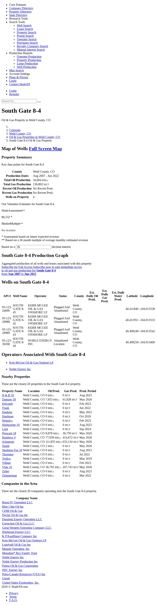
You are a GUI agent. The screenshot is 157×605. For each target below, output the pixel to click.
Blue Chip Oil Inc (13, 506)
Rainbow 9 (9, 437)
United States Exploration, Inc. (20, 582)
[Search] (39, 102)
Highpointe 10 (11, 424)
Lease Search (25, 29)
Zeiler (5, 471)
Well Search (24, 25)
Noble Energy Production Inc (20, 561)
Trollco (6, 458)
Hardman (7, 416)
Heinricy (7, 420)
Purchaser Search (27, 42)
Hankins (7, 412)
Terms (13, 596)
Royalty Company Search (32, 46)
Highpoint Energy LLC (16, 532)
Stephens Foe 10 (12, 450)
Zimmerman (9, 475)
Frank (5, 408)
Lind (5, 429)
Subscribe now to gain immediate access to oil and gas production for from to (42, 270)
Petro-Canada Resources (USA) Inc (23, 574)
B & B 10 (8, 395)
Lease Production (27, 63)
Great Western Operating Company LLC (27, 527)
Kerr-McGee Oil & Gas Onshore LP (31, 362)
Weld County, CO (20, 133)
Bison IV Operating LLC (17, 502)
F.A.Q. (13, 600)
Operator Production (29, 56)
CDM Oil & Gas (12, 510)
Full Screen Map (45, 148)
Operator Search (27, 39)
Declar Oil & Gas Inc (15, 515)
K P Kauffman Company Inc (19, 536)
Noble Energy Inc (20, 369)
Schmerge (8, 441)
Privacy (13, 593)
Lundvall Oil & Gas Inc (16, 544)
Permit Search (25, 35)
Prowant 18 (9, 433)
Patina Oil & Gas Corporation (20, 565)
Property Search (26, 32)
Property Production (29, 60)
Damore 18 (9, 399)
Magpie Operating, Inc (15, 548)
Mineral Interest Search (31, 49)
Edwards (7, 403)
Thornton (7, 454)
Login (12, 90)
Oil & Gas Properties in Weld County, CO (34, 137)
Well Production (26, 67)
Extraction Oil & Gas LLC (18, 523)
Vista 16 (7, 467)
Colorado (14, 130)
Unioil (6, 578)
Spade (6, 446)
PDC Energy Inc (12, 570)
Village (6, 462)
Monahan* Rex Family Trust (19, 553)
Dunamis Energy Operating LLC (22, 519)
